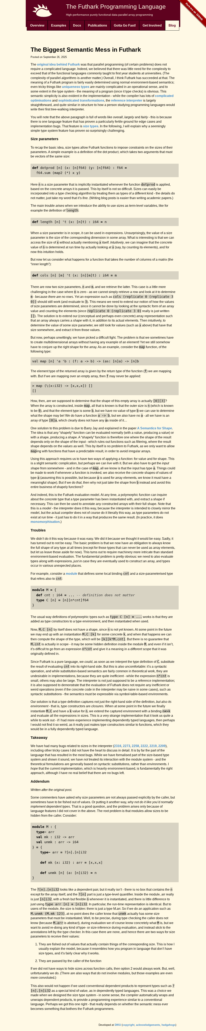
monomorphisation (45, 521)
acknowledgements (148, 1024)
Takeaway (39, 738)
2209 (162, 746)
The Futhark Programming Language (116, 6)
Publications (97, 25)
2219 (153, 746)
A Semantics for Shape (154, 428)
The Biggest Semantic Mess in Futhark (86, 49)
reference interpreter (126, 100)
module (71, 573)
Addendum (40, 781)
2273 (126, 746)
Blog (172, 25)
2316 (117, 746)
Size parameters (44, 139)
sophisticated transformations (81, 100)
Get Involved (152, 25)
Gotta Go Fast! (125, 25)
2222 (144, 746)
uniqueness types (75, 86)
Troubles (38, 530)
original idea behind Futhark (58, 64)
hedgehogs (168, 1024)
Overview (37, 25)
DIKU (118, 1024)
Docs (77, 25)
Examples (58, 25)
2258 (135, 746)
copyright (128, 1024)
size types (90, 126)
